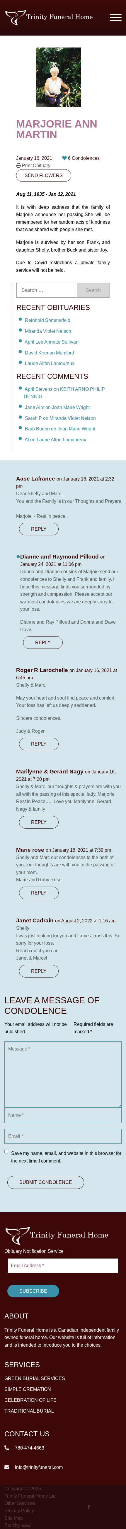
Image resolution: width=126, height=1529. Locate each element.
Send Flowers (44, 175)
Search (93, 290)
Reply (39, 529)
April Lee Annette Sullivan (52, 342)
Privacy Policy (19, 1510)
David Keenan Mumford (49, 352)
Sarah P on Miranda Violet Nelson (60, 417)
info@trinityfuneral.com (38, 1467)
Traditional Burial (29, 1410)
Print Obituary (35, 165)
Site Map (13, 1518)
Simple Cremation (27, 1389)
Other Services (19, 1503)
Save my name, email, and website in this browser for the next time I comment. (66, 1157)
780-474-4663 (29, 1447)
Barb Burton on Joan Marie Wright (60, 428)
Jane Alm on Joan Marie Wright (57, 407)
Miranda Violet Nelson (48, 331)
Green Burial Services (34, 1378)
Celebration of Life (30, 1400)
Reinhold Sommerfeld (47, 320)
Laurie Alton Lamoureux (49, 363)
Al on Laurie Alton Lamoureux (55, 439)
